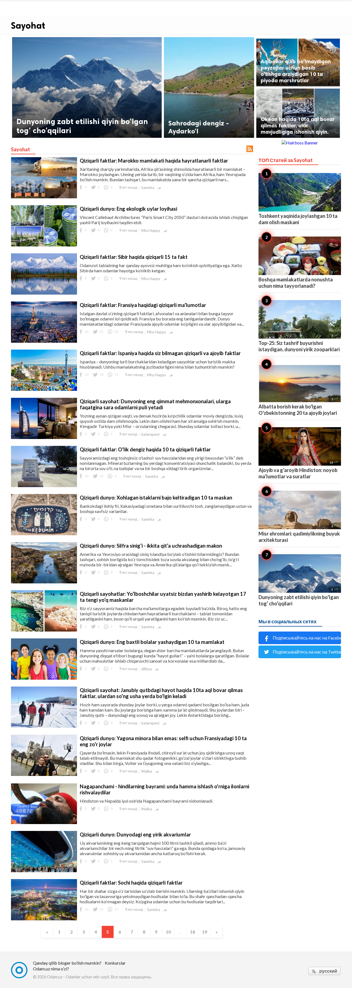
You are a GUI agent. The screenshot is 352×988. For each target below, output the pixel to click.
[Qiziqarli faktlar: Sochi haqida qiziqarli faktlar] (44, 919)
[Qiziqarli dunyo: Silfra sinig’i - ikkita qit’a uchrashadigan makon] (44, 582)
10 (168, 931)
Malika (146, 771)
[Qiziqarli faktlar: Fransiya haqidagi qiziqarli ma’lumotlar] (44, 341)
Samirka (147, 187)
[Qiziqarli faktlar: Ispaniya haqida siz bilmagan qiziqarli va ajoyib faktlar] (44, 389)
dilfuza (146, 669)
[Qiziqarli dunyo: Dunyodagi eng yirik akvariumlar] (44, 871)
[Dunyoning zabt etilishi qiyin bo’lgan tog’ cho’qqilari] (87, 87)
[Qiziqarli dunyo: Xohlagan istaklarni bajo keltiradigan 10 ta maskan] (44, 534)
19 (204, 931)
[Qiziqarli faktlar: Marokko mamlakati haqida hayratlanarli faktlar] (44, 197)
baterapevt (150, 434)
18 (192, 931)
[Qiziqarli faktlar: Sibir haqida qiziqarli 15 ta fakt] (44, 293)
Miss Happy (150, 230)
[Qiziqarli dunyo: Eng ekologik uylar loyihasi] (44, 245)
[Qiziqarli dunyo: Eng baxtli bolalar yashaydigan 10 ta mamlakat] (44, 678)
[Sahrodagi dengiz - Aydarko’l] (209, 87)
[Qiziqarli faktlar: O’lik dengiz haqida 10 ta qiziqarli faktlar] (44, 485)
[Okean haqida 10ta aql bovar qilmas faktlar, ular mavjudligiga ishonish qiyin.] (298, 113)
